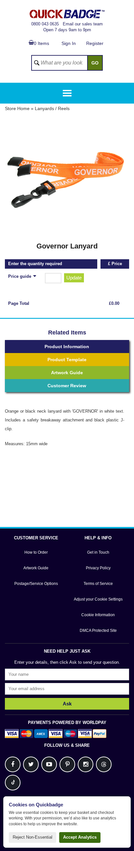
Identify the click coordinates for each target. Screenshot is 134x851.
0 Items (41, 43)
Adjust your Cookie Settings (98, 599)
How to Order (36, 552)
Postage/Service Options (36, 583)
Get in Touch (98, 552)
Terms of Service (98, 583)
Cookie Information (98, 615)
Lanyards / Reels (52, 108)
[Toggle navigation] (67, 93)
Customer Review (66, 385)
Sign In (68, 43)
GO (95, 62)
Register (94, 43)
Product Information (67, 346)
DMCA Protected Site (98, 630)
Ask (67, 703)
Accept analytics (80, 837)
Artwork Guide (67, 372)
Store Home (17, 108)
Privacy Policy (98, 568)
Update (74, 277)
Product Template (67, 359)
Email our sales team (83, 23)
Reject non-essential (32, 837)
